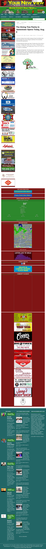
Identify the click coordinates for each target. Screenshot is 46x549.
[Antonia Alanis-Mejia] (3, 449)
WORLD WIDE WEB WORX (26, 547)
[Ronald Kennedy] (3, 424)
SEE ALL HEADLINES (23, 536)
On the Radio (3, 16)
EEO (31, 546)
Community (35, 14)
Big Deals (29, 14)
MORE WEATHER (23, 249)
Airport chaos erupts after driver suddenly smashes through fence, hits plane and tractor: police (22, 449)
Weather (23, 14)
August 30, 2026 (11, 420)
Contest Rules (22, 546)
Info (6, 14)
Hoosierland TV (26, 16)
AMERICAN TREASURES (35, 16)
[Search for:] (39, 19)
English (35, 0)
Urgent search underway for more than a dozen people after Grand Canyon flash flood (22, 432)
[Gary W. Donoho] (3, 499)
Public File (28, 546)
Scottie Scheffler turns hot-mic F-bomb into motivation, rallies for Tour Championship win (23, 501)
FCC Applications (36, 546)
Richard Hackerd (10, 519)
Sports (17, 14)
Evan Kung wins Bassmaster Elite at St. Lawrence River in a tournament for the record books (22, 467)
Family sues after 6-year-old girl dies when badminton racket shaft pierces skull (22, 484)
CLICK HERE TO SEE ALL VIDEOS (37, 436)
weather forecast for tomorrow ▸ (23, 220)
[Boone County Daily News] (23, 10)
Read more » (23, 426)
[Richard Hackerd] (3, 527)
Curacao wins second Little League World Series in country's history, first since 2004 (22, 414)
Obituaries (11, 14)
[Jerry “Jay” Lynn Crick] (3, 473)
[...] (13, 435)
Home (2, 14)
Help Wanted (18, 16)
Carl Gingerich (27, 35)
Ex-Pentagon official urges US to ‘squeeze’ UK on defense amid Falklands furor (21, 519)
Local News (34, 35)
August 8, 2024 (20, 35)
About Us (11, 16)
